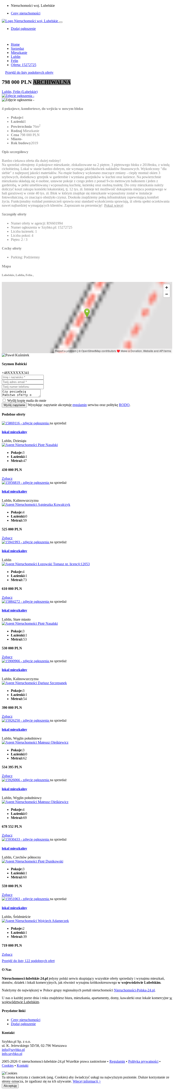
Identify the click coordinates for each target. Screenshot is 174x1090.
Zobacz (7, 478)
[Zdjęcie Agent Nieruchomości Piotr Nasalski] (30, 445)
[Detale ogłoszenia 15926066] (26, 780)
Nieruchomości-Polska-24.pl (134, 990)
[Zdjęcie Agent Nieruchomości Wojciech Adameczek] (35, 921)
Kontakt (22, 1065)
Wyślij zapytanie (14, 405)
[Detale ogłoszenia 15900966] (26, 661)
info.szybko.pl (12, 1054)
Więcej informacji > (87, 1081)
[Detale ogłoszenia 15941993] (26, 542)
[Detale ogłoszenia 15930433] (26, 839)
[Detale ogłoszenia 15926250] (26, 720)
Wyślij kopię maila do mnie (26, 400)
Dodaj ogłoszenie (23, 1024)
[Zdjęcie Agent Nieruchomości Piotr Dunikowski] (32, 861)
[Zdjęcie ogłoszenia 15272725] (18, 96)
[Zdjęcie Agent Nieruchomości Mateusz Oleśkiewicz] (35, 742)
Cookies (8, 1065)
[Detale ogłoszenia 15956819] (26, 483)
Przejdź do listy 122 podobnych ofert (28, 961)
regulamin (79, 405)
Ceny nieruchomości (25, 13)
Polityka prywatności (143, 1061)
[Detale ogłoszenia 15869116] (26, 423)
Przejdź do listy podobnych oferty (29, 72)
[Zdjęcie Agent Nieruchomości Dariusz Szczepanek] (34, 683)
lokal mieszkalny (14, 432)
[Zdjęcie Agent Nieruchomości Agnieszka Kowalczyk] (36, 504)
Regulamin (117, 1061)
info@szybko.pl (13, 1050)
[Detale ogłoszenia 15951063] (26, 899)
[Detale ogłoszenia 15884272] (26, 601)
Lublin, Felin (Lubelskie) (20, 92)
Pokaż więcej (113, 205)
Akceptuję (10, 1086)
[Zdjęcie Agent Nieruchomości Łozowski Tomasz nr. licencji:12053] (46, 564)
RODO (124, 405)
